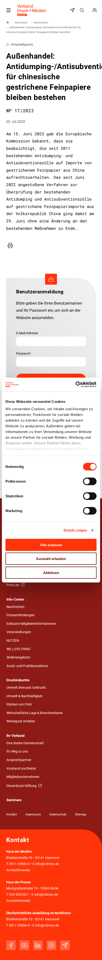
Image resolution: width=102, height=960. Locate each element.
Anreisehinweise (18, 870)
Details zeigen (75, 530)
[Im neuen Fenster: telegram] (65, 945)
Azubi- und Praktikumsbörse (27, 666)
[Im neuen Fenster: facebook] (11, 945)
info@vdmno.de (47, 864)
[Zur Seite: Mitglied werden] (95, 10)
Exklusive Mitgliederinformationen (31, 624)
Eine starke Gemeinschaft (25, 743)
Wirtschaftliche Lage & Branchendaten (34, 713)
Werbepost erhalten (20, 721)
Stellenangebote (18, 657)
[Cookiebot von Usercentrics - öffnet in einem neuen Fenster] (76, 384)
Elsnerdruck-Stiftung (21, 786)
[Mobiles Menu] (8, 10)
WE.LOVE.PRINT (18, 649)
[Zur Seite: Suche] (82, 10)
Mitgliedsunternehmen (22, 777)
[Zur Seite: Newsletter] (73, 10)
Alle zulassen (51, 545)
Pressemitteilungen (20, 615)
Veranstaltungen (18, 632)
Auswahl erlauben (51, 559)
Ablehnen (51, 572)
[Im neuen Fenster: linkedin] (38, 945)
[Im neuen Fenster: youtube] (24, 945)
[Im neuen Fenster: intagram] (51, 945)
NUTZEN (12, 641)
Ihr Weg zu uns (17, 751)
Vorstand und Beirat (21, 769)
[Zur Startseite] (32, 10)
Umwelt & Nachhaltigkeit (24, 696)
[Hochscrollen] (91, 949)
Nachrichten (15, 607)
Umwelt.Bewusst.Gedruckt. (26, 688)
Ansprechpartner (18, 760)
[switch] (90, 481)
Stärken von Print (19, 704)
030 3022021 (18, 895)
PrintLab (13, 585)
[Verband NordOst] (7, 22)
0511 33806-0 (19, 864)
